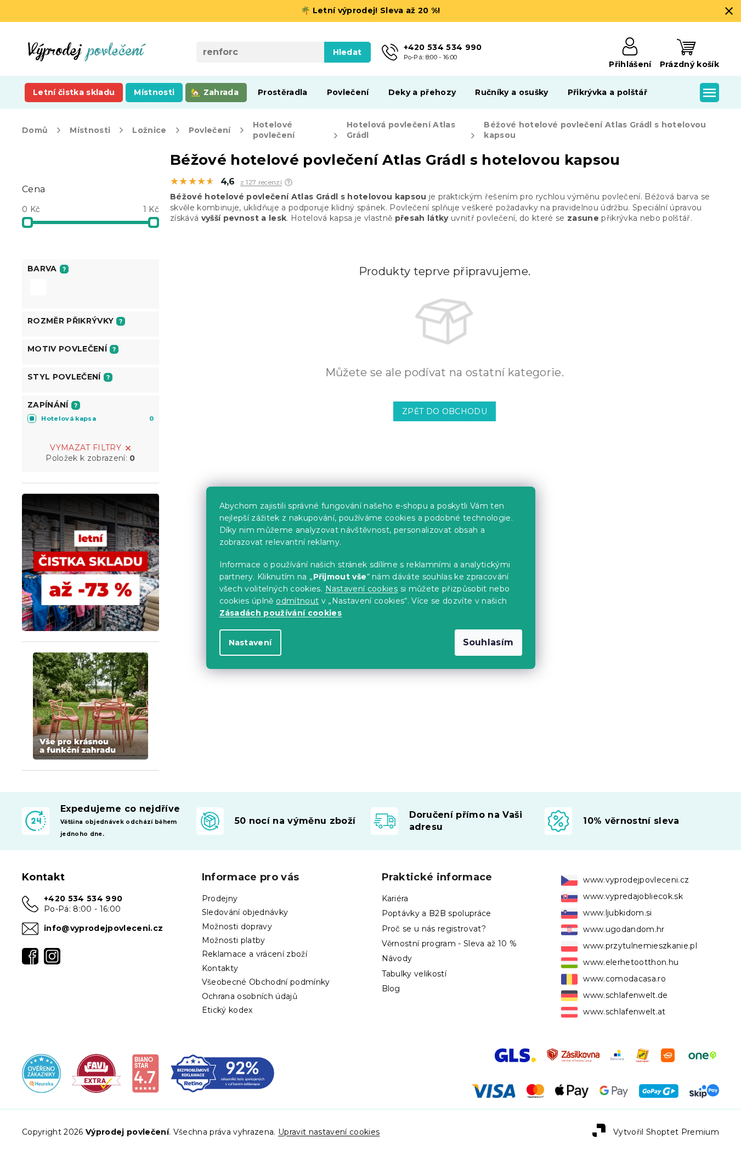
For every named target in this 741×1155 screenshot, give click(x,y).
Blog (391, 989)
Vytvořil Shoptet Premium (666, 1132)
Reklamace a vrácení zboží (254, 954)
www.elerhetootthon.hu (630, 962)
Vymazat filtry (85, 448)
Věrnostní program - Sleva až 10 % (449, 943)
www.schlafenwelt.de (625, 995)
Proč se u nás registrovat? (434, 929)
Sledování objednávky (245, 912)
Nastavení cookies (361, 589)
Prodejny (220, 898)
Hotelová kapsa (97, 418)
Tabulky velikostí (414, 974)
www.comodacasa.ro (624, 979)
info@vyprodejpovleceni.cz (103, 928)
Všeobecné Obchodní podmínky (266, 982)
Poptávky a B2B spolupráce (436, 913)
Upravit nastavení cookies (329, 1132)
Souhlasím (488, 642)
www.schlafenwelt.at (624, 1012)
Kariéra (395, 898)
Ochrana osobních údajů (249, 996)
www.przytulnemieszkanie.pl (640, 946)
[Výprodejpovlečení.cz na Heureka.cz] (41, 1073)
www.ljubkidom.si (617, 913)
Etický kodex (227, 1010)
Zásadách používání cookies (280, 613)
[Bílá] (38, 288)
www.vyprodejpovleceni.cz (636, 880)
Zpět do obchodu (444, 411)
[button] (288, 182)
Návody (397, 958)
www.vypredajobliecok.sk (633, 896)
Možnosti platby (233, 940)
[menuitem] (74, 92)
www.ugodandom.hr (623, 929)
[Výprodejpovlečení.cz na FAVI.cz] (96, 1073)
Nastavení (250, 643)
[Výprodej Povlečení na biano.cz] (146, 1073)
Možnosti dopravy (237, 926)
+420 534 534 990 (83, 898)
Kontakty (220, 968)
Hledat (347, 52)
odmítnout (297, 601)
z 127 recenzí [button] (261, 182)
